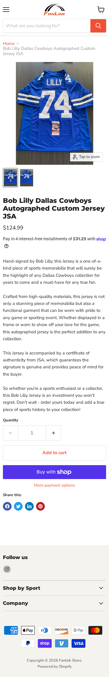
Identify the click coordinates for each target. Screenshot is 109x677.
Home (9, 43)
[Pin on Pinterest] (40, 506)
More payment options (54, 485)
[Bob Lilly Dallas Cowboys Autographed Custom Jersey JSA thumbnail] (10, 177)
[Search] (98, 25)
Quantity (10, 420)
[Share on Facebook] (7, 506)
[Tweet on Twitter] (18, 506)
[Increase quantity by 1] (53, 433)
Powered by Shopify (54, 666)
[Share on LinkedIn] (29, 506)
